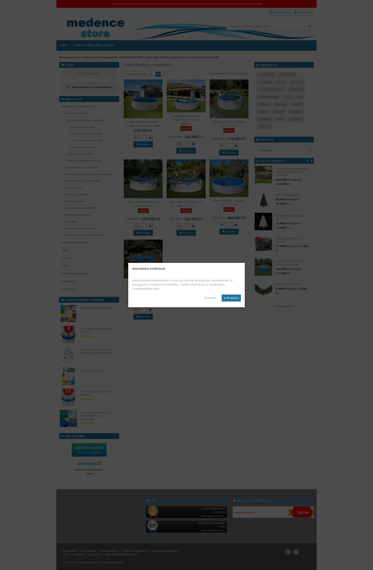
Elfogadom (232, 298)
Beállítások (211, 298)
